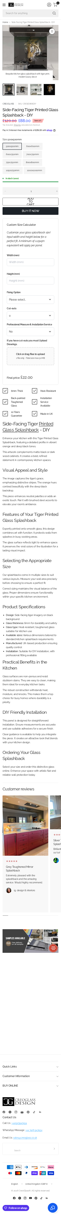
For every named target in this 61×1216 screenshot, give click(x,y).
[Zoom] (52, 31)
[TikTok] (35, 1112)
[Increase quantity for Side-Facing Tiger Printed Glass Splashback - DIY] (56, 191)
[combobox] (30, 299)
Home (5, 22)
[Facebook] (5, 1112)
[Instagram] (17, 1112)
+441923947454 (19, 1123)
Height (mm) (13, 274)
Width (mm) (13, 255)
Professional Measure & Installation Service (29, 324)
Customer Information (16, 1076)
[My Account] (49, 5)
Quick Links (10, 1066)
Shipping (17, 125)
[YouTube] (23, 1112)
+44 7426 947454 (33, 1130)
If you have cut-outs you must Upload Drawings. (27, 342)
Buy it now (30, 211)
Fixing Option (14, 292)
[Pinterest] (29, 1112)
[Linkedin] (41, 1112)
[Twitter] (11, 1112)
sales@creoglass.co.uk (25, 1137)
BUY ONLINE (10, 1085)
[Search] (54, 13)
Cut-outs (11, 308)
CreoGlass (8, 104)
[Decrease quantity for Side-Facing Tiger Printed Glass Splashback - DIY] (5, 191)
